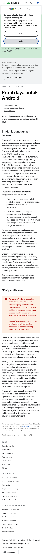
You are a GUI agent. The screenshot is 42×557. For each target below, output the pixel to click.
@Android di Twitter (9, 478)
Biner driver (6, 464)
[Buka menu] (3, 3)
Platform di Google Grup (11, 492)
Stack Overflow (7, 528)
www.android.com (9, 520)
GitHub (4, 468)
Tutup (21, 34)
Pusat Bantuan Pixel (9, 513)
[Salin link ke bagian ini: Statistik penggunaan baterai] (13, 135)
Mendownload (7, 453)
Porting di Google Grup (10, 500)
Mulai (21, 41)
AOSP (4, 87)
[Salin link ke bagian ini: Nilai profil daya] (25, 290)
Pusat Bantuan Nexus (9, 517)
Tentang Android (8, 540)
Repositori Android (9, 446)
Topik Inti (21, 87)
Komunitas (21, 540)
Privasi (5, 544)
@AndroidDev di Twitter (10, 481)
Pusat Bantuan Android (10, 509)
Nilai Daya (25, 329)
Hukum (29, 540)
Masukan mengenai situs (19, 544)
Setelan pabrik (7, 461)
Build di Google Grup (9, 496)
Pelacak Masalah (8, 532)
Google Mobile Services (10, 524)
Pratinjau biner (7, 457)
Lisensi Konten (27, 426)
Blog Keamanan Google (10, 489)
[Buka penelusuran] (26, 2)
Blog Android (7, 485)
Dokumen (12, 87)
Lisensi (37, 540)
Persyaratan (6, 450)
